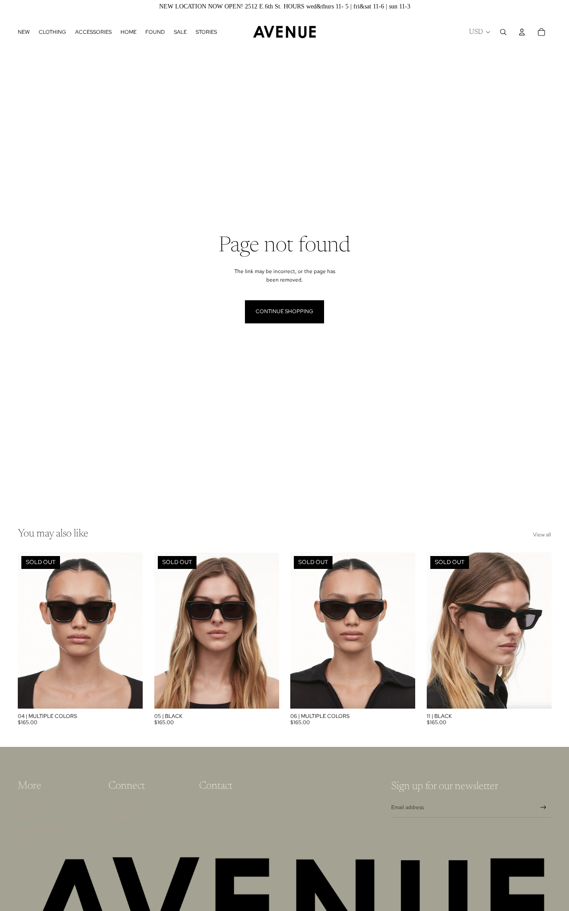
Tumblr (119, 817)
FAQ (23, 817)
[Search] (503, 32)
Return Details (39, 829)
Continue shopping (284, 311)
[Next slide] (129, 630)
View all (542, 534)
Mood (26, 840)
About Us (31, 805)
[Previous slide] (31, 630)
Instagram (123, 805)
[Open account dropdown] (522, 32)
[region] (284, 6)
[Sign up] (543, 807)
